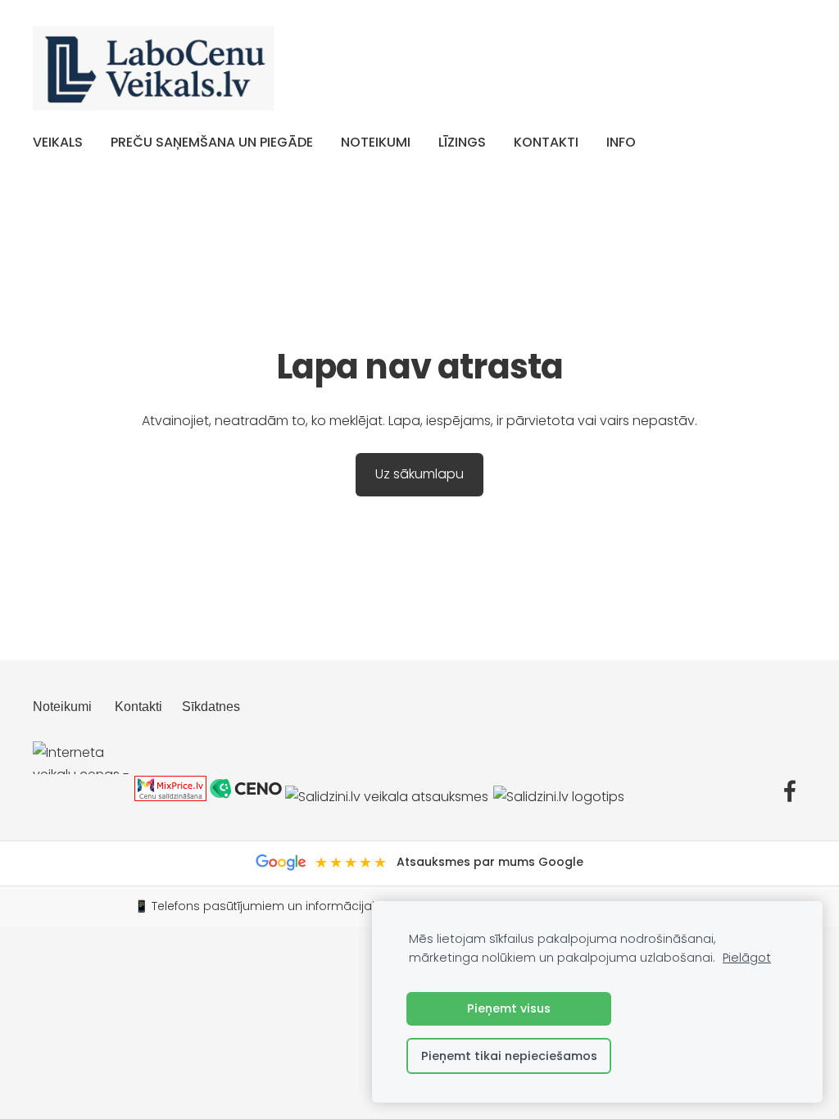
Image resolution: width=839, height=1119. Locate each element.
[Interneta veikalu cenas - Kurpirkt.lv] (82, 796)
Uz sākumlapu (419, 473)
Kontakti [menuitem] (546, 142)
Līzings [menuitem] (462, 142)
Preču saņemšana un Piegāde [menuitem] (212, 142)
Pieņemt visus (509, 1008)
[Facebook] (789, 791)
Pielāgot (747, 957)
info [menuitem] (621, 142)
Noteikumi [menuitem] (375, 142)
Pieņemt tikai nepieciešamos (509, 1056)
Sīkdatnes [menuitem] (211, 707)
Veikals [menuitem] (58, 142)
